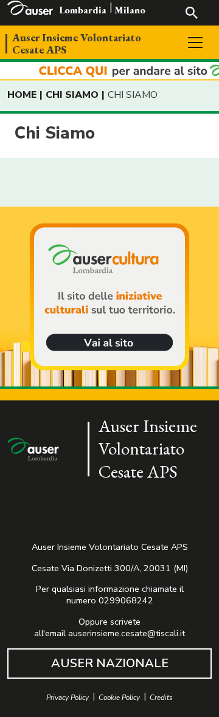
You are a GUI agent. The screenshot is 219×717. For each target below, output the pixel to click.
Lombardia (82, 10)
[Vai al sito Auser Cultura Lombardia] (109, 71)
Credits (161, 697)
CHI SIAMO (72, 94)
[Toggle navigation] (195, 42)
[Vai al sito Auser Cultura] (109, 298)
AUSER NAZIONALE (110, 663)
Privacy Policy (67, 697)
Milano (129, 10)
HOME (21, 94)
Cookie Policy (119, 697)
